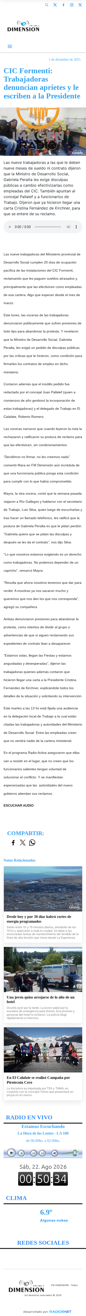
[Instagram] (72, 5)
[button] (47, 5)
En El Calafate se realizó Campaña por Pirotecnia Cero (38, 1080)
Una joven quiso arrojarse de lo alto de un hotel (41, 999)
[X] (55, 5)
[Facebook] (63, 5)
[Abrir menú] (10, 46)
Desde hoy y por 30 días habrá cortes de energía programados (39, 919)
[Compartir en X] (22, 843)
